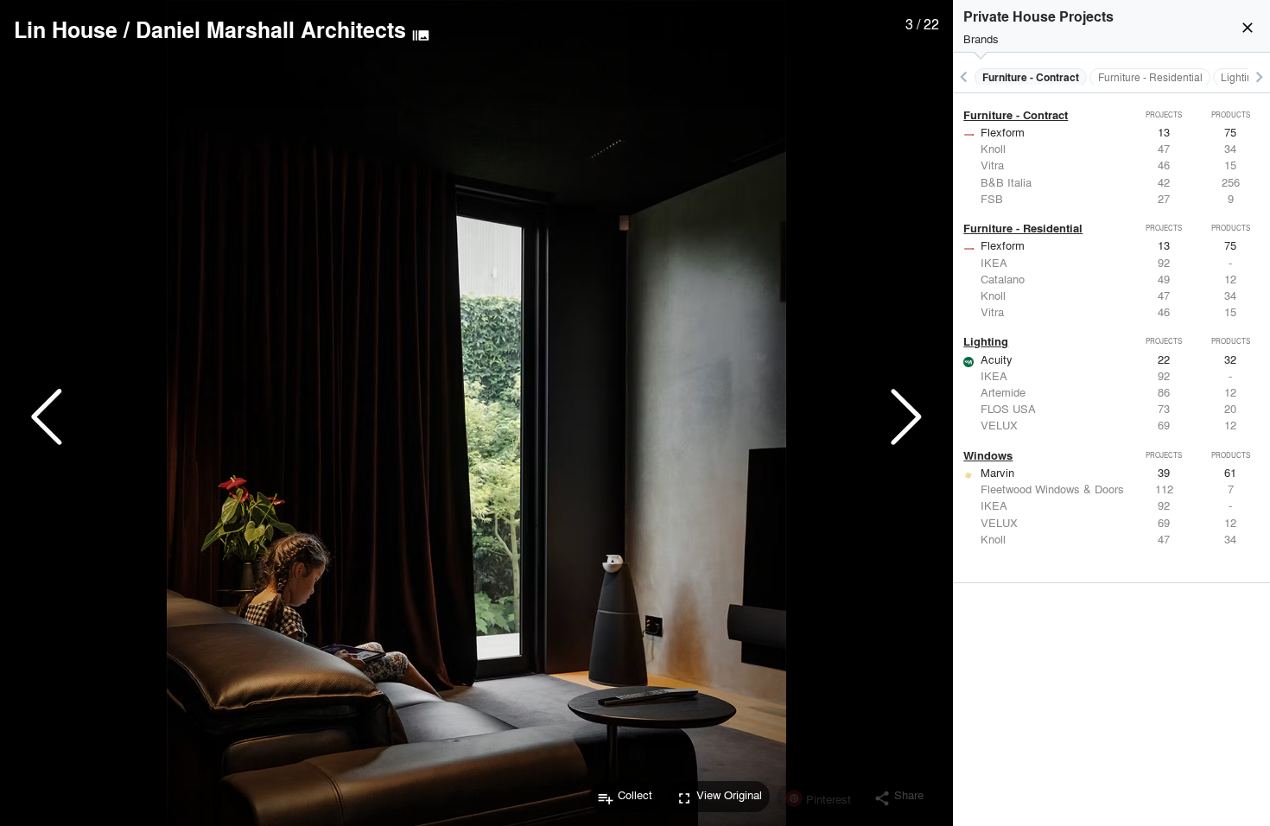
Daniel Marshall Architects (271, 29)
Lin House (65, 29)
